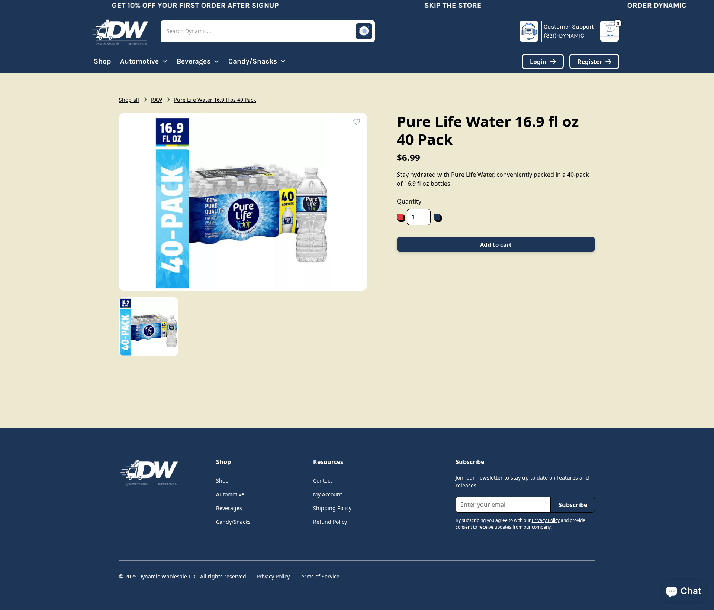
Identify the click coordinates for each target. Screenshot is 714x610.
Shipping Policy (332, 508)
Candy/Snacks (233, 521)
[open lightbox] (148, 326)
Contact (322, 480)
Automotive (230, 494)
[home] (119, 31)
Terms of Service (319, 576)
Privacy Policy (273, 576)
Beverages (229, 508)
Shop (102, 61)
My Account (327, 494)
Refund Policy (330, 521)
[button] (268, 31)
